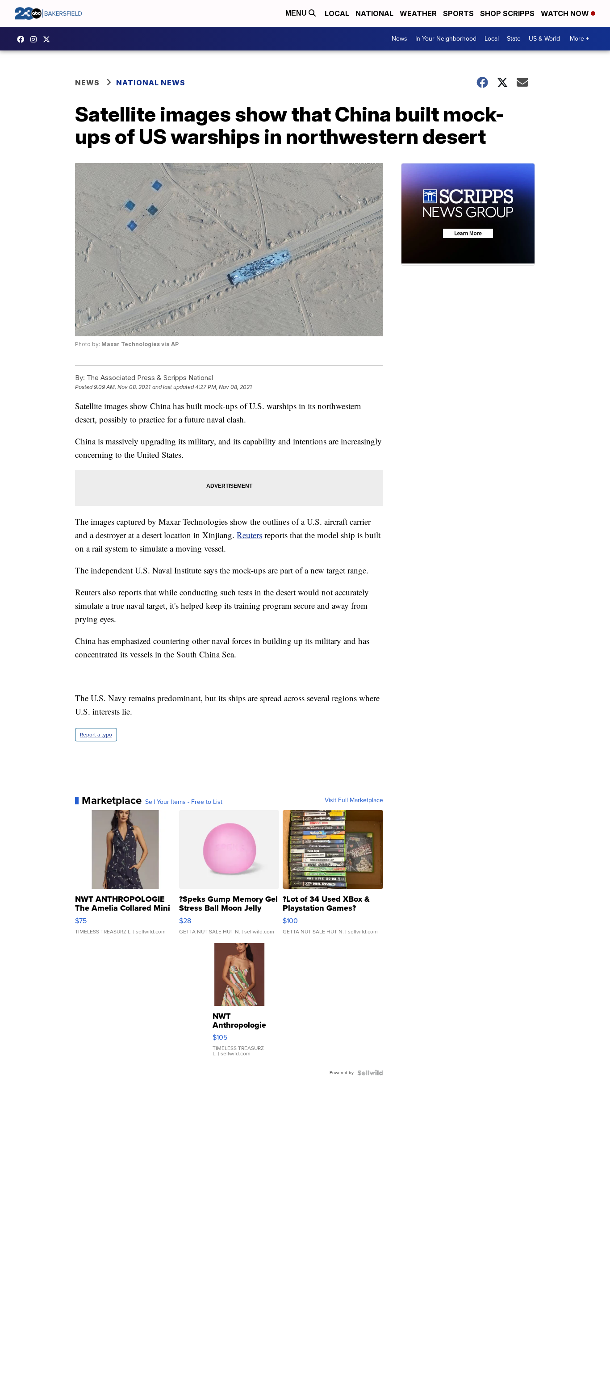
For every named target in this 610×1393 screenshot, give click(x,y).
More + (579, 38)
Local (337, 13)
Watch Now (566, 13)
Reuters (249, 534)
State (514, 38)
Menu (297, 13)
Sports (458, 13)
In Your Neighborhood (445, 38)
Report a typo (96, 735)
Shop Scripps (507, 13)
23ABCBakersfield (23, 39)
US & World (544, 38)
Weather (418, 13)
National (374, 13)
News (399, 38)
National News (150, 82)
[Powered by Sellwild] (370, 1073)
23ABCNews (35, 39)
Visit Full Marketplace (354, 800)
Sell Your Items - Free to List (183, 802)
